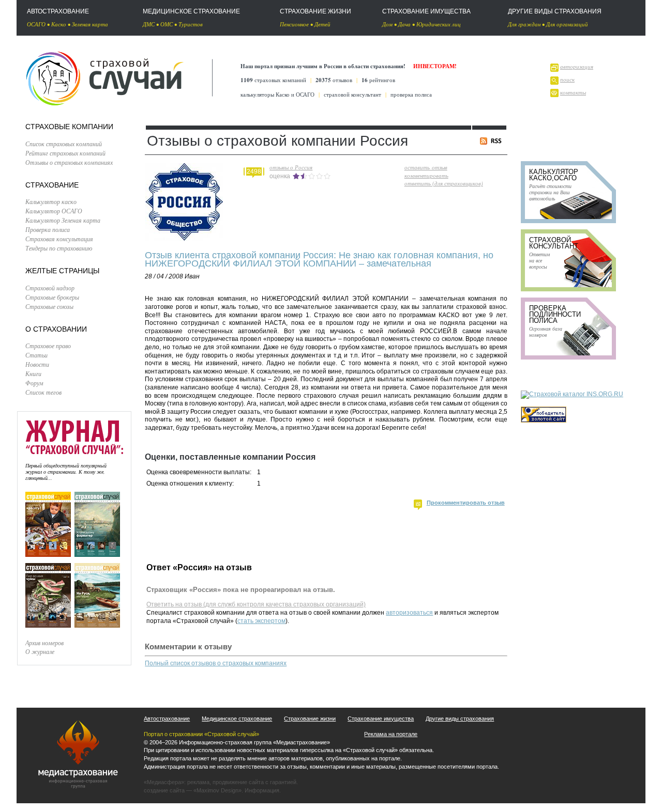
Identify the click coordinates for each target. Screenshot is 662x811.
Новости (37, 364)
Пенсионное (294, 24)
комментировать (426, 175)
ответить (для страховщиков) (443, 183)
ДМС (149, 24)
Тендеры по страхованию (58, 248)
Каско (58, 24)
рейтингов (378, 80)
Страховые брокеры (52, 297)
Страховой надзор (49, 288)
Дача (404, 24)
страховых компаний (273, 80)
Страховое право (48, 345)
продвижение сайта (238, 782)
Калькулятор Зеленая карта (62, 220)
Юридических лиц (438, 24)
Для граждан (524, 24)
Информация (262, 790)
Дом (387, 24)
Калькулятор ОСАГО (53, 211)
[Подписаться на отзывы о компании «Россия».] (492, 142)
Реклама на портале (390, 734)
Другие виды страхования (554, 11)
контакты (573, 92)
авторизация (576, 66)
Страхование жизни (315, 11)
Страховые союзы (49, 306)
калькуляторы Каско (265, 94)
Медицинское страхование (191, 11)
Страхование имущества (426, 11)
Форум (34, 383)
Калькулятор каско (51, 201)
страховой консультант (352, 94)
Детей (322, 24)
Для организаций (567, 24)
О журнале (39, 651)
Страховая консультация (59, 239)
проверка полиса (411, 94)
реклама (198, 782)
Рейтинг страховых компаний (65, 153)
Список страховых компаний (63, 143)
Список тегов (43, 392)
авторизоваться (409, 612)
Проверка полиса (47, 229)
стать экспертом (261, 621)
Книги (33, 373)
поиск (567, 79)
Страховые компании (69, 126)
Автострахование (58, 11)
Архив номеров (44, 642)
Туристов (190, 24)
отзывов (333, 80)
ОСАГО (36, 24)
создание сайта (164, 790)
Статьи (36, 355)
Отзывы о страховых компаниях (69, 162)
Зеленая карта (90, 24)
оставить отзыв (425, 167)
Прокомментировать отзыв (466, 503)
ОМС (166, 24)
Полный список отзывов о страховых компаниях (216, 663)
